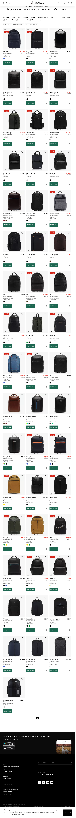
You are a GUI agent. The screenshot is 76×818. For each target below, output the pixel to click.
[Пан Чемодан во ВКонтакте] (43, 782)
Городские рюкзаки (38, 6)
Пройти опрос (7, 778)
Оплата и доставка (8, 787)
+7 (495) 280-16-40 (46, 775)
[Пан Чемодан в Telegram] (39, 782)
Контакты (5, 774)
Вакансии (5, 776)
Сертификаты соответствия (11, 766)
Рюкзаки (30, 6)
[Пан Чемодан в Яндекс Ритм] (51, 782)
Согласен (67, 812)
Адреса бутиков (7, 771)
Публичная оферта (37, 806)
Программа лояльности (9, 794)
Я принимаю (54, 766)
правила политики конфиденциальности (57, 766)
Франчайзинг (6, 769)
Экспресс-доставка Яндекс (10, 789)
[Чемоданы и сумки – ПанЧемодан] (37, 3)
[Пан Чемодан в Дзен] (47, 782)
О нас (4, 764)
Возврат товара (7, 791)
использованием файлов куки (17, 814)
